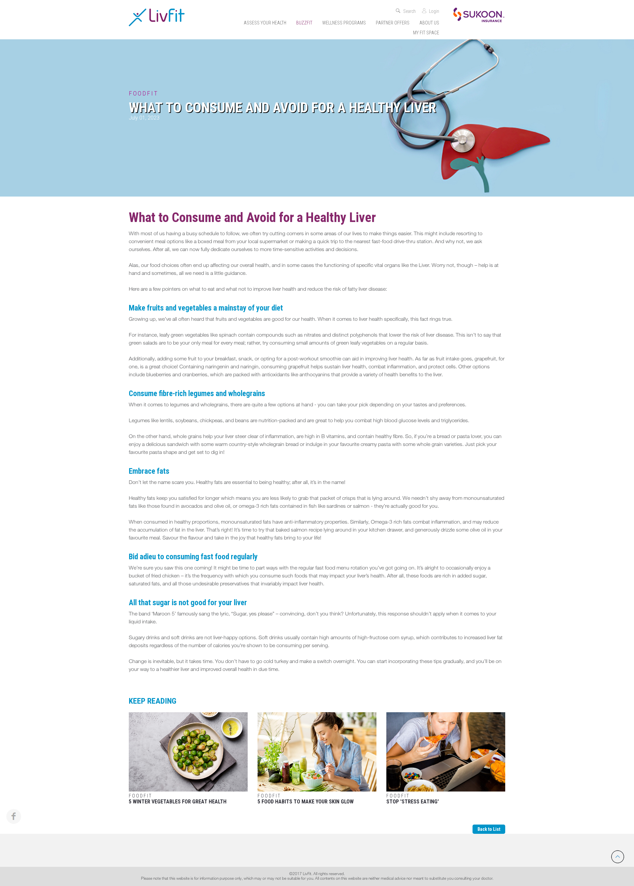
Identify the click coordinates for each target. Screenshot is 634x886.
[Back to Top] (617, 856)
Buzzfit (304, 22)
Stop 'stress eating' (412, 799)
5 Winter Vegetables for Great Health (178, 799)
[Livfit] (157, 17)
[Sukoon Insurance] (478, 14)
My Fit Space (426, 32)
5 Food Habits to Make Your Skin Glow (306, 799)
